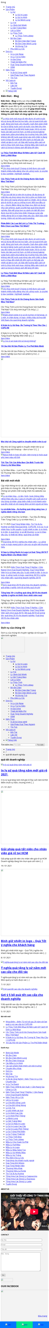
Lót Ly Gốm (15, 30)
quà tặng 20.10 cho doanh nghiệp (19, 615)
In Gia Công (15, 59)
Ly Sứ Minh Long (22, 20)
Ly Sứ (12, 12)
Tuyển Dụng (16, 88)
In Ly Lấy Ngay (17, 54)
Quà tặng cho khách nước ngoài (20, 1160)
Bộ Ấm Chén (15, 38)
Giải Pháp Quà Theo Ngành (22, 75)
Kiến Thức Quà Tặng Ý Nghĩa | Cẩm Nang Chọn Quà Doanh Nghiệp (22, 568)
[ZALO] (8, 1324)
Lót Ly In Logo (12, 1100)
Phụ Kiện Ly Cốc (17, 49)
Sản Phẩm (10, 9)
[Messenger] (41, 1324)
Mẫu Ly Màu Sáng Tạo (16, 1150)
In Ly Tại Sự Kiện (17, 56)
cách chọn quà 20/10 (14, 613)
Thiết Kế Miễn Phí (18, 62)
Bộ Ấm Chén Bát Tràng (25, 41)
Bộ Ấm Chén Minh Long (25, 43)
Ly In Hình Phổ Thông (15, 1115)
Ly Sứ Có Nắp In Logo (15, 1123)
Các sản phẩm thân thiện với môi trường (24, 1066)
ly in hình (43, 529)
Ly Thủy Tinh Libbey (24, 35)
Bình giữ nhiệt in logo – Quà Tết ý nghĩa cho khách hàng (23, 943)
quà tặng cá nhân (31, 534)
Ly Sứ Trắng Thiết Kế (15, 1134)
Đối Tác (13, 83)
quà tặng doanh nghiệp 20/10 (27, 577)
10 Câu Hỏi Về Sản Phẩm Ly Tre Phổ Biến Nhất (22, 346)
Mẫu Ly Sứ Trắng (13, 1155)
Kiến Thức (10, 70)
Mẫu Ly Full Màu (13, 1144)
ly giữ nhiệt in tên (30, 529)
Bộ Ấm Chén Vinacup (15, 1060)
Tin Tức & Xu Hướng (15, 1173)
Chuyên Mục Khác (14, 1068)
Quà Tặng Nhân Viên (20, 524)
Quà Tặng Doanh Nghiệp (21, 64)
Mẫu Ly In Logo (13, 1147)
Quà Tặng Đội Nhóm (15, 1163)
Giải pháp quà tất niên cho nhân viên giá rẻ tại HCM (24, 851)
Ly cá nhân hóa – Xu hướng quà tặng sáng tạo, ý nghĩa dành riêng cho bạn (24, 510)
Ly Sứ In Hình (21, 17)
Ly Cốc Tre (10, 1108)
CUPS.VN (32, 526)
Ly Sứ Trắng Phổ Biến (15, 1131)
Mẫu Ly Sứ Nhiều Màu (16, 1152)
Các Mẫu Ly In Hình (14, 1063)
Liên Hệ (13, 85)
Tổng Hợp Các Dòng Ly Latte (19, 1181)
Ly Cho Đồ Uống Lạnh (15, 1102)
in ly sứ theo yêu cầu (14, 572)
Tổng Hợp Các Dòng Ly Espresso (20, 1179)
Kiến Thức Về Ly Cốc (15, 1097)
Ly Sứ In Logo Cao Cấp (16, 1126)
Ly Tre (13, 22)
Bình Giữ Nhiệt (12, 1052)
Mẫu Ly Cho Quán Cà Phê (17, 1142)
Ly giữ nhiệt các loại (14, 1110)
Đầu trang (42, 1316)
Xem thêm (5, 165)
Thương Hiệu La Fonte (16, 1171)
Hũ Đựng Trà (21, 46)
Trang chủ (10, 6)
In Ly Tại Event (12, 1084)
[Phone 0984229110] (24, 1324)
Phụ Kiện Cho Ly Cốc (15, 1157)
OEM (12, 67)
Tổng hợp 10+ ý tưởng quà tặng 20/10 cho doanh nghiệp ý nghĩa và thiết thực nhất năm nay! (24, 594)
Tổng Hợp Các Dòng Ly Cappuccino (21, 1176)
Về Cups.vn (10, 80)
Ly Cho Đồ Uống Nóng (16, 1105)
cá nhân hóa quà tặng (17, 526)
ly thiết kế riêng (16, 534)
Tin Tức (13, 77)
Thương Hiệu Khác (14, 1168)
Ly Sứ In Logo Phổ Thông (17, 1129)
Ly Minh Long (12, 1118)
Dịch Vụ (9, 51)
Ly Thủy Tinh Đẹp (14, 1136)
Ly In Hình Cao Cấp (14, 1113)
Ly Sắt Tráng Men (18, 28)
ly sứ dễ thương (27, 532)
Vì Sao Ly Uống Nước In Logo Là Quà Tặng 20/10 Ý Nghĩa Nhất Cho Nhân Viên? (24, 553)
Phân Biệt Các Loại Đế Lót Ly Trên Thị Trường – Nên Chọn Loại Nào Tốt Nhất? (23, 224)
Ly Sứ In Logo (21, 14)
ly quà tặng (14, 532)
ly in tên (4, 532)
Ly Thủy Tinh (16, 33)
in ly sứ (40, 526)
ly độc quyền (16, 529)
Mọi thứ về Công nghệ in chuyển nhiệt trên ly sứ (23, 441)
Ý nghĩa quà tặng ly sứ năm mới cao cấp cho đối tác (23, 970)
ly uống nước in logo (15, 575)
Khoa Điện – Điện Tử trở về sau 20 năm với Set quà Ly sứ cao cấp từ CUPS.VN (26, 1023)
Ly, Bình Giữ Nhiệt (18, 25)
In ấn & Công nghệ (18, 72)
